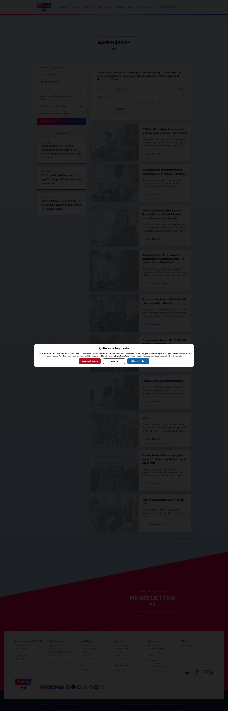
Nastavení (114, 361)
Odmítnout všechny (90, 361)
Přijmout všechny (138, 361)
